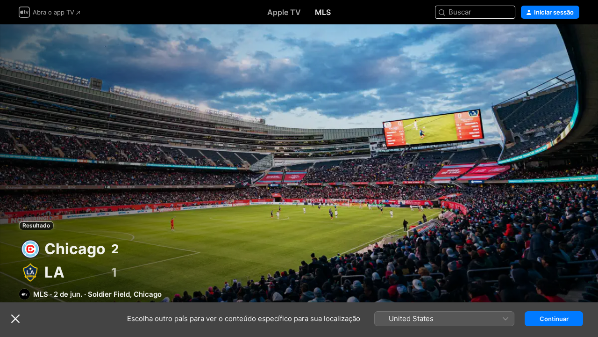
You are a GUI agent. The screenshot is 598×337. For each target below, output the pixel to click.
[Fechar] (15, 319)
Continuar (554, 318)
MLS (323, 12)
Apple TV (284, 12)
